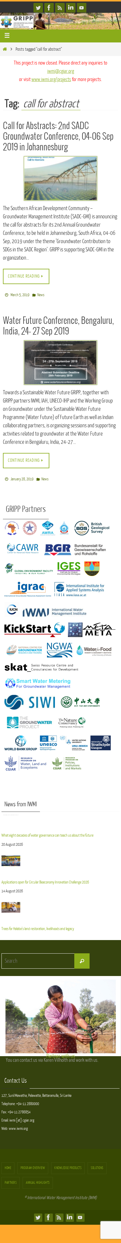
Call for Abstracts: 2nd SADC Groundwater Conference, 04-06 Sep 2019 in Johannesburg (58, 136)
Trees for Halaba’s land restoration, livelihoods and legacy (37, 905)
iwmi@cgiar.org (60, 71)
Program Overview (33, 1164)
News (40, 294)
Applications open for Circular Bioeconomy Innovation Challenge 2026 (45, 860)
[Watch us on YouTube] (81, 7)
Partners (10, 1179)
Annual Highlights (38, 1179)
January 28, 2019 (22, 476)
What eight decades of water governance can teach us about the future (47, 814)
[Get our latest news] (60, 7)
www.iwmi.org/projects (51, 79)
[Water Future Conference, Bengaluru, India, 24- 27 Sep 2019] (60, 361)
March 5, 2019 (20, 294)
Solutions (97, 1164)
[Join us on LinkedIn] (70, 7)
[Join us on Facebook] (49, 7)
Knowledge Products (67, 1164)
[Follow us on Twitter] (38, 7)
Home (8, 1164)
